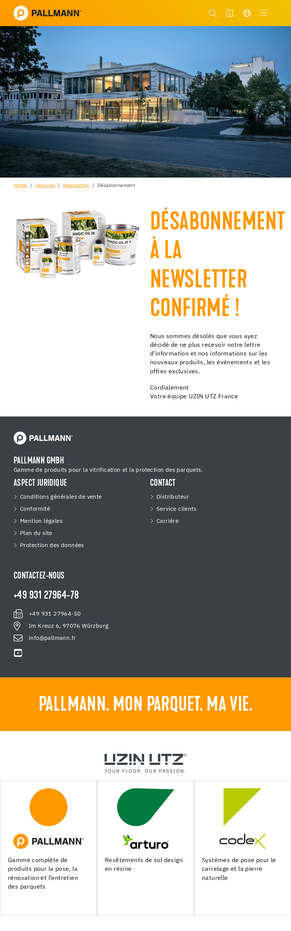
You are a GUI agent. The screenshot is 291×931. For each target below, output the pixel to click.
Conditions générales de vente (61, 497)
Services (45, 185)
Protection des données (52, 545)
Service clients (176, 509)
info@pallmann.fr (52, 638)
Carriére (167, 521)
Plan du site (36, 533)
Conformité (35, 509)
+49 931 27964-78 (46, 596)
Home (20, 185)
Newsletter (76, 185)
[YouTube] (18, 653)
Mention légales (41, 521)
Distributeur (172, 497)
